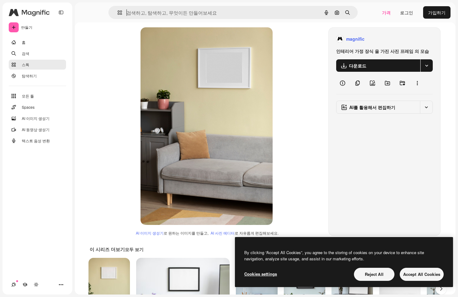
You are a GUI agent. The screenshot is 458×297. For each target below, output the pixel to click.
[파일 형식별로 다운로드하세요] (426, 65)
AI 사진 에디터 (223, 232)
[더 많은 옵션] (417, 83)
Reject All (374, 274)
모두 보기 (134, 249)
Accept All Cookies (421, 274)
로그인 (406, 12)
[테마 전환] (36, 285)
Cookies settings (260, 274)
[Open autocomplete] (117, 12)
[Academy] (25, 285)
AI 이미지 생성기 (150, 232)
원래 (176, 39)
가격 (386, 12)
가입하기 (437, 12)
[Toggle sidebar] (61, 12)
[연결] (14, 285)
